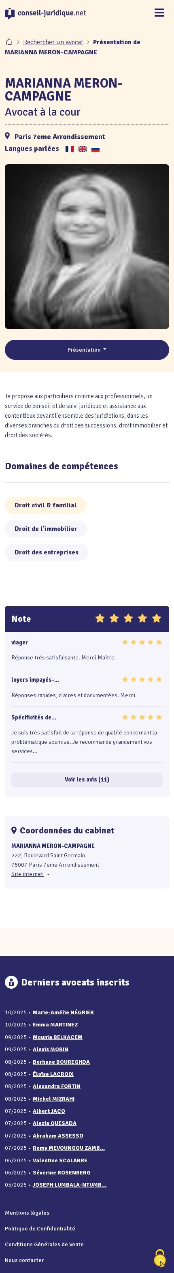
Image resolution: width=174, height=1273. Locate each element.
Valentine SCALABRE (60, 1160)
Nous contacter (24, 1260)
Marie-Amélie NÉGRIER (63, 1012)
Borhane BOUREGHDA (61, 1061)
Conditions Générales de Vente (44, 1244)
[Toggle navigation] (159, 13)
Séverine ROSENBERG (62, 1172)
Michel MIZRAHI (53, 1098)
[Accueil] (10, 42)
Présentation (85, 349)
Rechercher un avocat (53, 42)
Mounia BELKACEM (58, 1037)
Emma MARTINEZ (55, 1024)
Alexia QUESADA (54, 1123)
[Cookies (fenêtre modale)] (160, 1259)
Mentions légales (27, 1212)
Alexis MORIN (50, 1049)
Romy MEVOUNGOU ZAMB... (69, 1147)
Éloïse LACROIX (53, 1074)
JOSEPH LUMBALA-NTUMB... (69, 1184)
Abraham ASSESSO (58, 1135)
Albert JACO (49, 1111)
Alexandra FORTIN (57, 1086)
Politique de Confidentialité (40, 1228)
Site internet (27, 874)
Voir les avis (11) (87, 779)
